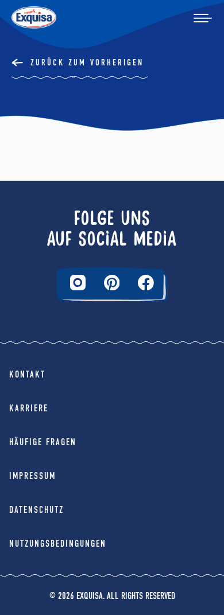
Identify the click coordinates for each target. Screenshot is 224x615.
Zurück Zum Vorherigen (87, 62)
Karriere (28, 408)
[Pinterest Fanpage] (112, 283)
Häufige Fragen (42, 442)
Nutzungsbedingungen (57, 543)
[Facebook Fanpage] (146, 283)
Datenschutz (36, 509)
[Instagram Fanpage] (78, 282)
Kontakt (27, 374)
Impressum (32, 475)
